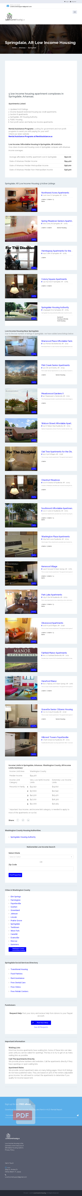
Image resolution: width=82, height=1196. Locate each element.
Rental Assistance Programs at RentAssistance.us (30, 136)
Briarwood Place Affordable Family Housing (61, 341)
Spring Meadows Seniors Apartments (58, 221)
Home (14, 48)
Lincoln (14, 917)
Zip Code (13, 865)
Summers (15, 944)
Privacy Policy (9, 1150)
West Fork (15, 931)
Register (74, 1)
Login (67, 1)
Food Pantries (16, 974)
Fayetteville (16, 903)
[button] (75, 12)
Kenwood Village (49, 566)
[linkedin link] (28, 820)
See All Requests (41, 1027)
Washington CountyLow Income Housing (18, 949)
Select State (14, 853)
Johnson (14, 914)
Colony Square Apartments (54, 279)
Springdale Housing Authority (55, 307)
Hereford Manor (49, 681)
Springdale (32, 48)
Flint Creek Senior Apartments (55, 365)
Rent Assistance (17, 978)
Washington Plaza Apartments (55, 536)
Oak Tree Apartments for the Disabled (59, 451)
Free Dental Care (18, 983)
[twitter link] (23, 820)
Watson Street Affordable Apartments (59, 423)
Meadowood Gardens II (52, 393)
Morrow (14, 941)
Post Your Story (42, 1023)
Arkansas (22, 48)
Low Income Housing (39, 1193)
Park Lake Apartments (51, 595)
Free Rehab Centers (19, 991)
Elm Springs (16, 897)
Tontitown (15, 927)
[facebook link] (17, 820)
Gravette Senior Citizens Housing (57, 709)
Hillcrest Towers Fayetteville (54, 737)
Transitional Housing (19, 969)
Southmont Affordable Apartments (57, 508)
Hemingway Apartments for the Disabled (60, 251)
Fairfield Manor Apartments (54, 653)
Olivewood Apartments (52, 623)
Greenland (15, 910)
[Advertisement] (41, 78)
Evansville (15, 938)
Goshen (14, 907)
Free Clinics (16, 987)
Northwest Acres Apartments (55, 193)
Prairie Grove (16, 920)
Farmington (15, 900)
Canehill (14, 934)
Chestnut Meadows (50, 480)
